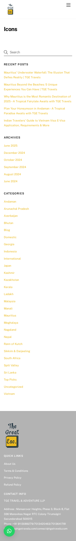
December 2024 (14, 152)
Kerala (8, 287)
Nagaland (10, 329)
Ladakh (8, 294)
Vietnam (9, 393)
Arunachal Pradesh (16, 208)
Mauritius (10, 315)
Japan (7, 265)
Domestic (10, 237)
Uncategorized (13, 386)
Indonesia (10, 251)
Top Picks (10, 379)
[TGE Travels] (10, 14)
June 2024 (11, 181)
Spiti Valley (11, 365)
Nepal (8, 336)
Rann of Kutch (13, 343)
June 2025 (11, 145)
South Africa (12, 358)
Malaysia (9, 301)
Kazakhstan (11, 279)
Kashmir (9, 272)
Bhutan (8, 223)
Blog (7, 230)
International (12, 258)
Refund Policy (12, 484)
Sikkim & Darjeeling (17, 351)
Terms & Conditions (16, 470)
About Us (9, 463)
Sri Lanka (10, 372)
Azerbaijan (11, 215)
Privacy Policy (12, 477)
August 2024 (12, 174)
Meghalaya (11, 322)
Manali (8, 308)
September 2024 (15, 167)
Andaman (10, 201)
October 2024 (13, 159)
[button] (9, 531)
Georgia (9, 244)
